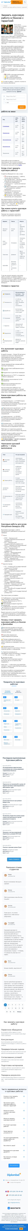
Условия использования (11, 1228)
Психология (6, 729)
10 (15, 1008)
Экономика (17, 739)
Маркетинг (17, 710)
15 (13, 1011)
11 (19, 1008)
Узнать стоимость (14, 859)
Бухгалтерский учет (7, 701)
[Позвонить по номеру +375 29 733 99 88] (25, 2)
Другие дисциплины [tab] (18, 692)
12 (22, 1008)
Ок (21, 1228)
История (17, 700)
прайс (20, 165)
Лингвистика (6, 710)
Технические (6, 133)
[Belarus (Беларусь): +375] (4, 102)
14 (10, 1011)
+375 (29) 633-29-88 (15, 1195)
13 (6, 1011)
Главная (5, 5)
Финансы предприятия (7, 743)
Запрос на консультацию (17, 2)
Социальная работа (18, 724)
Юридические (6, 146)
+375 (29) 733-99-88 (16, 1191)
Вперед (19, 1011)
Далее (22, 107)
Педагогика (6, 723)
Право (5, 726)
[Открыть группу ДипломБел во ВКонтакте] (14, 1208)
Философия (6, 739)
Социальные (6, 126)
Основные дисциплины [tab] (8, 692)
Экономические (7, 139)
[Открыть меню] (2, 2)
